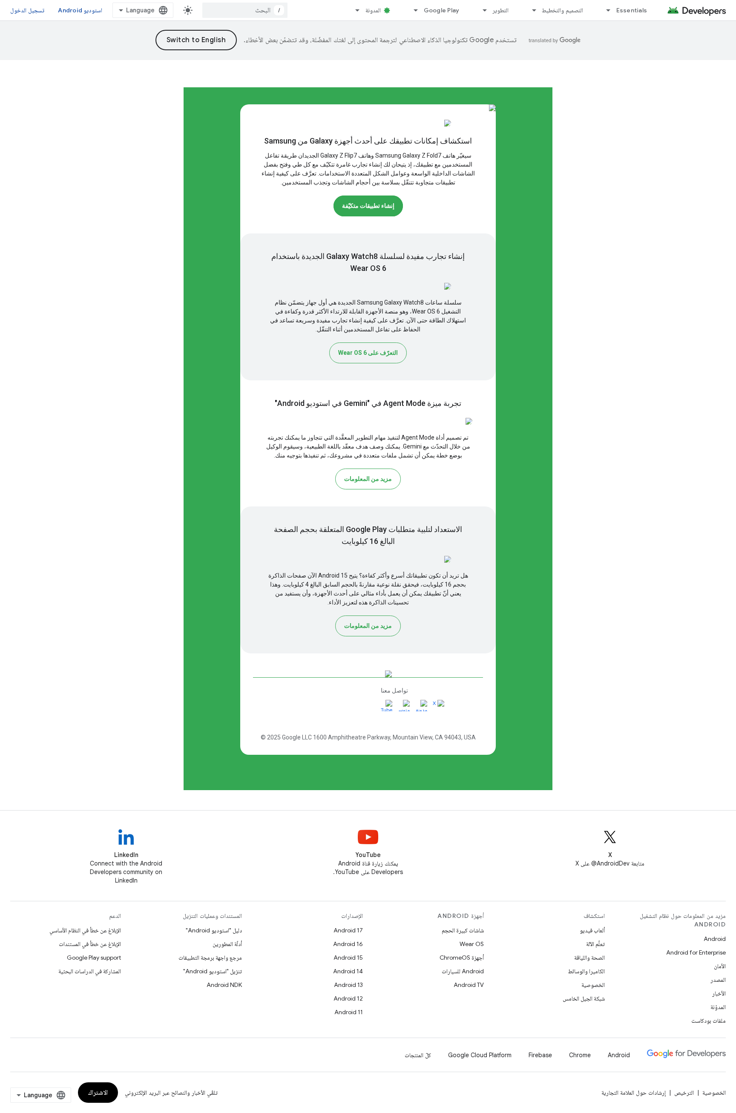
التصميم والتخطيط (562, 10)
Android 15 (348, 957)
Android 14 (348, 971)
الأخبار (719, 993)
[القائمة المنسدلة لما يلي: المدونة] (353, 10)
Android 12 (348, 998)
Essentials (631, 10)
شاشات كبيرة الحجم (463, 930)
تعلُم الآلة (595, 944)
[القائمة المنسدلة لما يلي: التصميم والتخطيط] (530, 10)
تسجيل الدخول (27, 10)
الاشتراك (98, 1092)
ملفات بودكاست (708, 1020)
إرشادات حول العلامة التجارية (633, 1092)
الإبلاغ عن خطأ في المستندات (90, 944)
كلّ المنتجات (418, 1055)
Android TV (469, 985)
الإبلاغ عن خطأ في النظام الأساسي (85, 930)
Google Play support (94, 957)
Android (715, 939)
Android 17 (348, 930)
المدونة (373, 10)
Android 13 (348, 985)
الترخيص (684, 1092)
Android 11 (348, 1012)
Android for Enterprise (696, 952)
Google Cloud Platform (480, 1055)
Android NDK (224, 985)
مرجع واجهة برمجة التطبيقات (210, 957)
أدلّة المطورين (227, 944)
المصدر (718, 980)
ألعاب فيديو (592, 930)
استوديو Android (80, 10)
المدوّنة (718, 1007)
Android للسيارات (463, 971)
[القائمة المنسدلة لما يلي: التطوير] (480, 10)
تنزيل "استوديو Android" (212, 971)
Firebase (540, 1055)
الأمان (720, 966)
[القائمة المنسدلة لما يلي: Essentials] (604, 10)
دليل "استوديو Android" (214, 930)
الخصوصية (593, 985)
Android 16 (348, 944)
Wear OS (472, 944)
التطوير (500, 10)
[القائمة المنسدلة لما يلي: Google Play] (412, 10)
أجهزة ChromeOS (462, 957)
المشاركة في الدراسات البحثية (89, 971)
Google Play (442, 10)
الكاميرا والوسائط (586, 971)
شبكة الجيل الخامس (584, 998)
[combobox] (245, 10)
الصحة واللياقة (589, 957)
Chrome (580, 1055)
